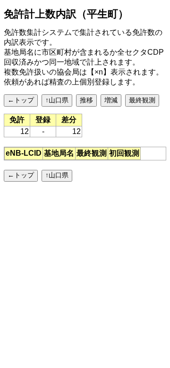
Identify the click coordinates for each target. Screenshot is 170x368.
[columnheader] (24, 153)
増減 (111, 100)
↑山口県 (56, 100)
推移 (86, 100)
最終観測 (142, 100)
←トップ (21, 100)
